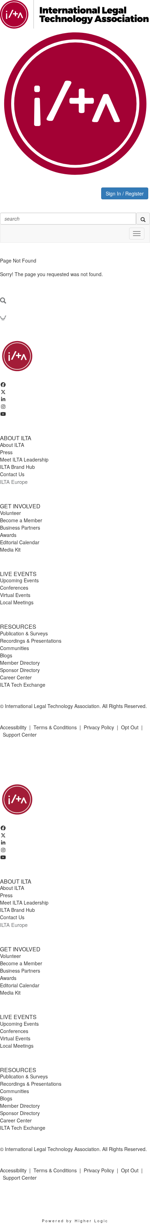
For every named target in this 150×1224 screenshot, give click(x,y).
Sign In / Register (125, 193)
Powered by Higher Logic (75, 1220)
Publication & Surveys (24, 633)
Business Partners (20, 527)
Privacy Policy (99, 727)
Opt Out (129, 727)
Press (6, 452)
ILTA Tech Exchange (22, 684)
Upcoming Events (19, 580)
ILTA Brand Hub (17, 466)
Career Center (16, 677)
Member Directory (20, 662)
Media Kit (10, 549)
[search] (143, 218)
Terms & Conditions (55, 727)
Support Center (20, 734)
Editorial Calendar (19, 542)
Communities (14, 647)
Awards (8, 534)
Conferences (14, 587)
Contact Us (12, 474)
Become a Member (21, 520)
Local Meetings (16, 602)
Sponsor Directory (20, 669)
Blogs (6, 655)
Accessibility (13, 727)
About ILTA (12, 444)
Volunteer (10, 512)
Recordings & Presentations (30, 640)
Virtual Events (15, 594)
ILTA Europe (14, 481)
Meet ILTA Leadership (24, 459)
